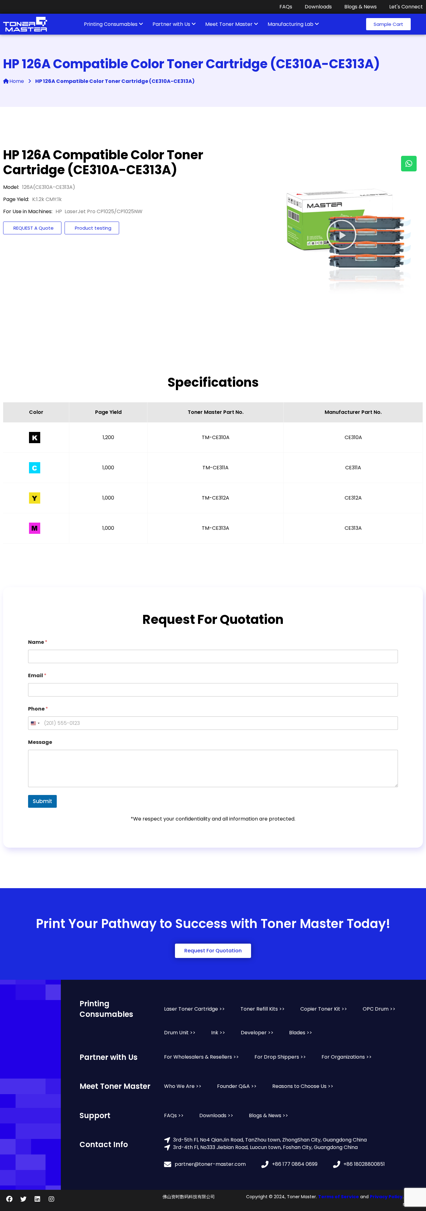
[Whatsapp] (409, 163)
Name (37, 642)
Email (37, 675)
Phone (38, 709)
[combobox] (35, 723)
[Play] (341, 235)
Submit (42, 801)
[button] (388, 24)
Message (40, 742)
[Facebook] (9, 1199)
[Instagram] (51, 1199)
